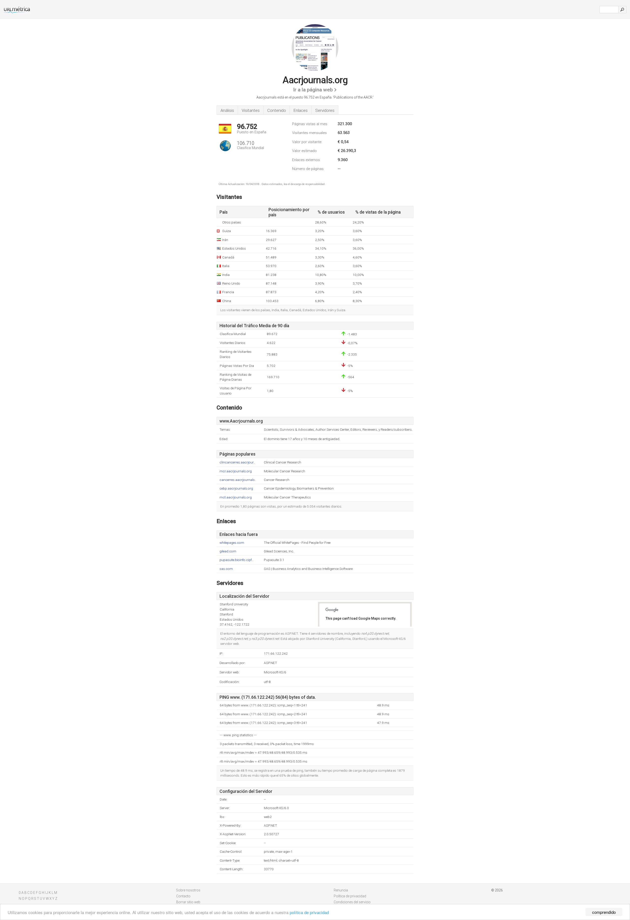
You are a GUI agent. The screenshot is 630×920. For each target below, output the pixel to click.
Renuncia (341, 890)
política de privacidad (309, 912)
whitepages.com (232, 543)
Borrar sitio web (188, 902)
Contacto (183, 896)
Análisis (227, 110)
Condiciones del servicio (352, 902)
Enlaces (301, 110)
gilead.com (228, 551)
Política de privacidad (350, 896)
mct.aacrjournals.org (236, 497)
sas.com (226, 569)
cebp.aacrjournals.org (236, 488)
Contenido (276, 110)
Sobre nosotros (188, 890)
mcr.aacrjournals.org (236, 471)
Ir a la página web (313, 90)
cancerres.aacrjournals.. (238, 480)
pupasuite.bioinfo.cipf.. (236, 560)
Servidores (324, 110)
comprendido (604, 912)
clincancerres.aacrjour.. (237, 462)
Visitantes (251, 110)
